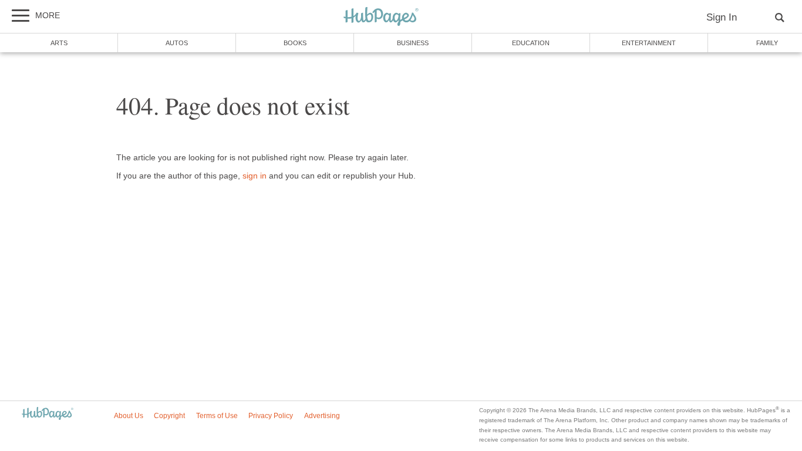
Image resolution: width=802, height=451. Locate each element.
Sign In (721, 17)
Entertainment (649, 42)
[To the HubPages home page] (47, 414)
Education (531, 42)
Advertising (322, 416)
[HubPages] (381, 17)
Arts (59, 42)
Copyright (169, 416)
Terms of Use (217, 416)
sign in (254, 175)
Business (413, 42)
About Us (128, 416)
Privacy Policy (270, 416)
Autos (177, 42)
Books (295, 42)
